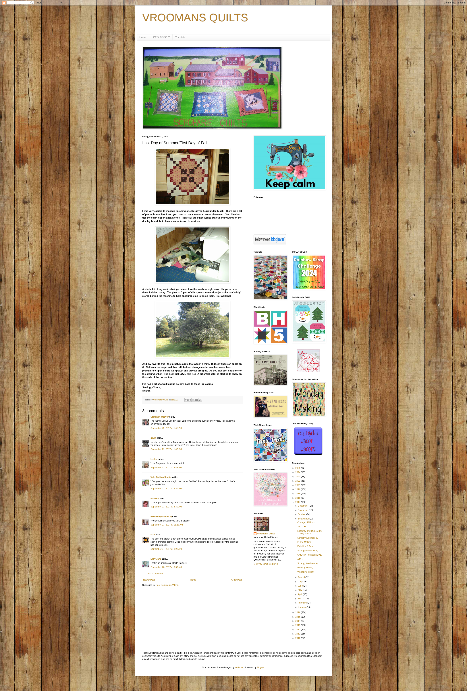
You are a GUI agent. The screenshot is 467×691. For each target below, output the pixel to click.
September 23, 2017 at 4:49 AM (166, 506)
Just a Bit (301, 526)
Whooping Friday (305, 572)
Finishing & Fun (305, 546)
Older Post (236, 580)
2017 (298, 502)
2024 (298, 472)
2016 (298, 612)
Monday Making (305, 567)
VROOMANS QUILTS (195, 17)
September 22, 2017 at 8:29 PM (166, 488)
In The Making (304, 542)
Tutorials (180, 37)
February (302, 603)
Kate (152, 534)
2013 (298, 625)
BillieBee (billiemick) (161, 516)
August (301, 577)
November (303, 510)
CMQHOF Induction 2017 (309, 555)
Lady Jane (155, 559)
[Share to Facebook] (196, 400)
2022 (298, 481)
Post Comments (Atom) (167, 585)
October (302, 514)
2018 (298, 498)
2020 (298, 489)
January (302, 607)
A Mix (300, 559)
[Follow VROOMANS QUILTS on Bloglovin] (270, 243)
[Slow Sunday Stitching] (308, 371)
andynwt (239, 667)
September (303, 518)
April (300, 594)
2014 (298, 621)
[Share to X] (193, 400)
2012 (298, 629)
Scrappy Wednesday (307, 538)
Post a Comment (155, 573)
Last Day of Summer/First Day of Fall (309, 532)
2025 (298, 468)
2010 (298, 638)
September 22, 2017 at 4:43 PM (166, 467)
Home (142, 37)
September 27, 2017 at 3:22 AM (166, 549)
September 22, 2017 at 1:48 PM (166, 449)
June (300, 586)
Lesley (153, 459)
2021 (298, 485)
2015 (298, 617)
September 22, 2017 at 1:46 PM (166, 428)
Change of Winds (305, 522)
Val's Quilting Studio (160, 477)
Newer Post (149, 580)
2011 (298, 633)
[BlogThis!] (190, 400)
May (300, 590)
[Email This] (186, 400)
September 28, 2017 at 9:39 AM (166, 567)
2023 (298, 476)
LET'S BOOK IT (161, 37)
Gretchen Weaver (159, 417)
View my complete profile (266, 564)
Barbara (154, 498)
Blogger (261, 667)
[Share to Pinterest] (200, 400)
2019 (298, 493)
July (300, 581)
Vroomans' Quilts (266, 533)
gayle (153, 438)
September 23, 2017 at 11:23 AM (166, 524)
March (301, 598)
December (303, 506)
